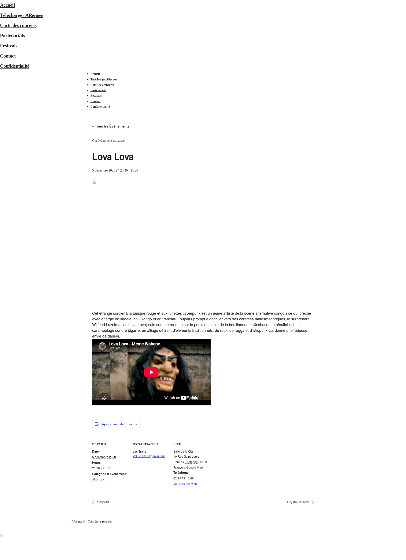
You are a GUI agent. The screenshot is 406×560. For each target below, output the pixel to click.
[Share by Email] (2, 557)
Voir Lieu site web (185, 484)
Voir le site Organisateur (149, 456)
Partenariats (12, 35)
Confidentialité (14, 66)
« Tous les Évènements (110, 126)
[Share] (92, 112)
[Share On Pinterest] (2, 552)
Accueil (7, 5)
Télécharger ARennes (21, 15)
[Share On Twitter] (2, 546)
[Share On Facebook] (2, 541)
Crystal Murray (298, 502)
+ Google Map (193, 467)
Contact (8, 56)
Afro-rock (98, 479)
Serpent (102, 502)
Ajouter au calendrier (117, 424)
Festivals (8, 45)
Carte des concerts (18, 25)
